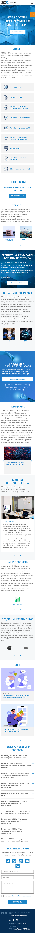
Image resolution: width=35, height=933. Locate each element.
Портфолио (17, 406)
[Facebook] (13, 920)
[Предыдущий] (15, 245)
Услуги (17, 49)
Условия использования (16, 917)
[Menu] (31, 2)
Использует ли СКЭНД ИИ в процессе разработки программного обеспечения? (14, 821)
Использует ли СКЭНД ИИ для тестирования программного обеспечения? (12, 831)
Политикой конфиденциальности (22, 896)
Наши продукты (17, 562)
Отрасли (17, 205)
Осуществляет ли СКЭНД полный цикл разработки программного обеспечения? (15, 785)
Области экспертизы (17, 293)
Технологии (17, 182)
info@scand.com (17, 925)
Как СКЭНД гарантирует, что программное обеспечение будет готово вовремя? (16, 766)
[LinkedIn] (10, 920)
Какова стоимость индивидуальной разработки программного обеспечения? (14, 803)
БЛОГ (17, 665)
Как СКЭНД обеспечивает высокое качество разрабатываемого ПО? (14, 757)
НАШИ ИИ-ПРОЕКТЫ (16, 390)
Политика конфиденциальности (18, 915)
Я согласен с (19, 896)
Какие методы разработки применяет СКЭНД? (15, 794)
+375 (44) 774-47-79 (23, 923)
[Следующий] (20, 245)
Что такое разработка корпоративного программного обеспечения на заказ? (15, 812)
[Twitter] (17, 920)
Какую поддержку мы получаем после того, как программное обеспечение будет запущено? (15, 776)
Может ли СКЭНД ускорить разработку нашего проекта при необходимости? (15, 840)
